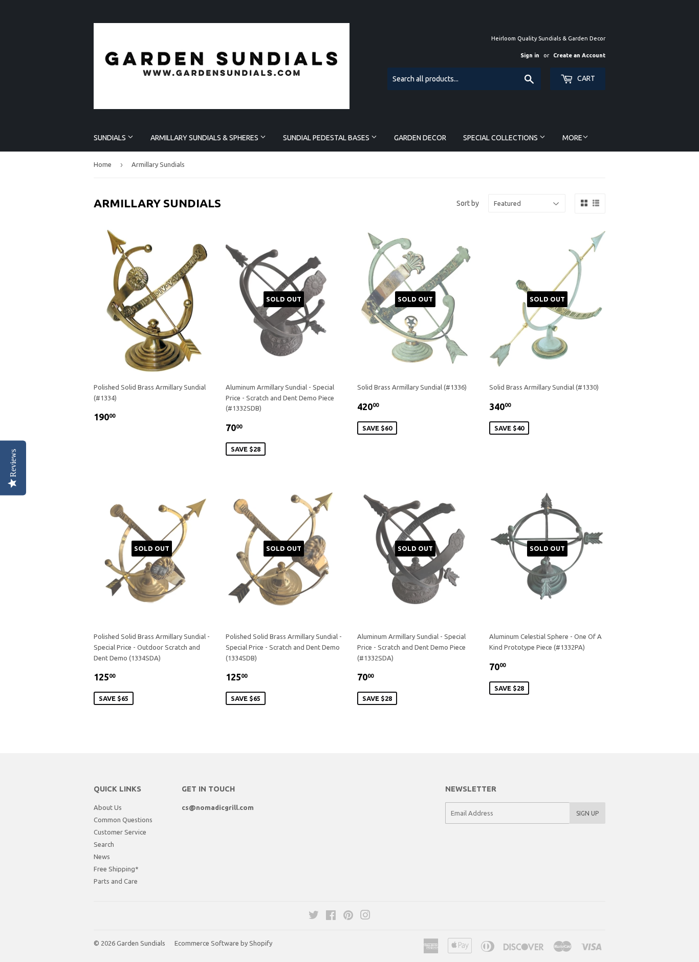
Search (104, 844)
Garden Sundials (141, 943)
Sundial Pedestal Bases (327, 138)
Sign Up (587, 813)
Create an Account (579, 55)
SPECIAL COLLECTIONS (501, 138)
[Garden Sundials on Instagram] (365, 916)
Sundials (110, 138)
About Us (108, 807)
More (572, 138)
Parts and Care (116, 881)
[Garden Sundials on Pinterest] (348, 916)
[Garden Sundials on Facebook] (330, 916)
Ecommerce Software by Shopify (223, 943)
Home (103, 164)
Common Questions (123, 819)
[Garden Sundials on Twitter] (314, 916)
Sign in (529, 55)
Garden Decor (420, 138)
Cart (585, 78)
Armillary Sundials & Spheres (205, 138)
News (102, 856)
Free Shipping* (116, 868)
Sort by (467, 203)
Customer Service (120, 832)
